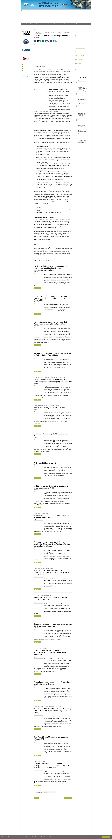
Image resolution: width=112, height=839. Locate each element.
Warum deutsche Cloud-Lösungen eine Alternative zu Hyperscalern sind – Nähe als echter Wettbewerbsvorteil (82, 128)
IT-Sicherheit (34, 25)
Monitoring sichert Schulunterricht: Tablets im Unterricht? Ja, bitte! (52, 598)
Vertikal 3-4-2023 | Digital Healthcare (58, 680)
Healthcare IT (40, 680)
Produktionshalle (53, 792)
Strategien (38, 23)
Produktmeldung (41, 761)
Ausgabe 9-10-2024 (56, 294)
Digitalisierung (43, 25)
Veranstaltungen (49, 568)
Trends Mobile (55, 483)
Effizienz (43, 513)
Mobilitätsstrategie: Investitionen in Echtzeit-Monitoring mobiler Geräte (51, 487)
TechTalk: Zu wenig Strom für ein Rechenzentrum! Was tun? (82, 142)
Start (23, 23)
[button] (35, 41)
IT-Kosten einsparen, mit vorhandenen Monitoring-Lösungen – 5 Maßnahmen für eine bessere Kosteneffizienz (52, 544)
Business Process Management (44, 32)
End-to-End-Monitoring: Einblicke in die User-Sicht (51, 435)
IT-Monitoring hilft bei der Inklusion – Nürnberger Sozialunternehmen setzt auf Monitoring (50, 652)
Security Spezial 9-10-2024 (66, 294)
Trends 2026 (24, 25)
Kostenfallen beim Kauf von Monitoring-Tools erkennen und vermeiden (51, 516)
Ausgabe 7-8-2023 (55, 540)
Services (56, 23)
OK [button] (106, 836)
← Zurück (37, 797)
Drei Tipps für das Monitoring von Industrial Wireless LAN (51, 738)
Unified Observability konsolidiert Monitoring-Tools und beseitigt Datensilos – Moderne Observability (52, 298)
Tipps (77, 23)
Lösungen (50, 23)
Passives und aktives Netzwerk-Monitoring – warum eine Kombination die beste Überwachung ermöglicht (51, 268)
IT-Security (45, 264)
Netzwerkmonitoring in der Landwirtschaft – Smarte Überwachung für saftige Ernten (51, 323)
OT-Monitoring (45, 792)
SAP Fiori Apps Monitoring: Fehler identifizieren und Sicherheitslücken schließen (52, 354)
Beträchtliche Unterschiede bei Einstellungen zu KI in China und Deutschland (82, 114)
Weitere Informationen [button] (48, 836)
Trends (31, 23)
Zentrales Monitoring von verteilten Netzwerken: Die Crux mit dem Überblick (53, 625)
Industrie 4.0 (60, 32)
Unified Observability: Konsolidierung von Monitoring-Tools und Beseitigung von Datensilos (53, 381)
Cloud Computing (54, 377)
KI (29, 25)
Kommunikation (71, 23)
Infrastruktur (63, 23)
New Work (64, 25)
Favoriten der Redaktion (42, 294)
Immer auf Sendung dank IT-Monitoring (49, 408)
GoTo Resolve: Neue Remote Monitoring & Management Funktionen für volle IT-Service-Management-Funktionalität (51, 765)
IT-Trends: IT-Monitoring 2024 (45, 463)
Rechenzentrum (52, 25)
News (27, 23)
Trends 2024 (40, 459)
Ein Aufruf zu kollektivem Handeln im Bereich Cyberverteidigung (82, 89)
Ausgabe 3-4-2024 (37, 460)
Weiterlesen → (38, 288)
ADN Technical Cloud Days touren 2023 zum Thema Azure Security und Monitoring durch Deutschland (51, 572)
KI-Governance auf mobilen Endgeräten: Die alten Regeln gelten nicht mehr (82, 101)
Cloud (59, 25)
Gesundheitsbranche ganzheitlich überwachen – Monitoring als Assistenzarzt (52, 683)
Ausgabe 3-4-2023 (47, 680)
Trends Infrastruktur (47, 459)
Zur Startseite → (68, 797)
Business (44, 23)
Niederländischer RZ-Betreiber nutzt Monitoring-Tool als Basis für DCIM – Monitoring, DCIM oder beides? (53, 710)
